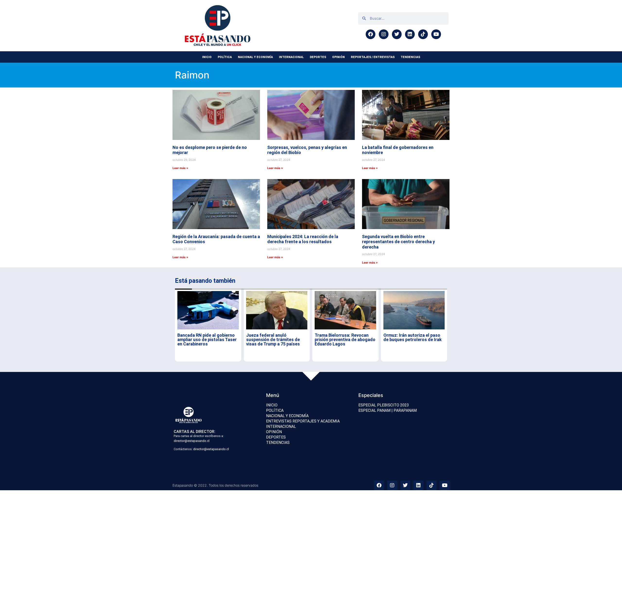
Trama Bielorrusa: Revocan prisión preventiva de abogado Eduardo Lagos (345, 339)
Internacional (291, 57)
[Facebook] (370, 34)
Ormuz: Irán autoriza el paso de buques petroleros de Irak (412, 337)
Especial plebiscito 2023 (383, 405)
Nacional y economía (255, 57)
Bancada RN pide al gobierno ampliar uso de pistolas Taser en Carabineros (207, 339)
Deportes (318, 57)
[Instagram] (384, 34)
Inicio (207, 57)
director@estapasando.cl (191, 441)
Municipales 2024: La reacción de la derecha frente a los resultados (302, 239)
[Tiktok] (423, 34)
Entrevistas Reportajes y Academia (303, 421)
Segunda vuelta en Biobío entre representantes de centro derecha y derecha (398, 241)
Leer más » (180, 168)
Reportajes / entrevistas (373, 57)
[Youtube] (436, 34)
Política (225, 57)
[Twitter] (397, 34)
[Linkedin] (410, 34)
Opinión (338, 57)
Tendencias (410, 57)
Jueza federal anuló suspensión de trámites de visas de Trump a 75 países (273, 339)
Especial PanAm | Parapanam (387, 410)
